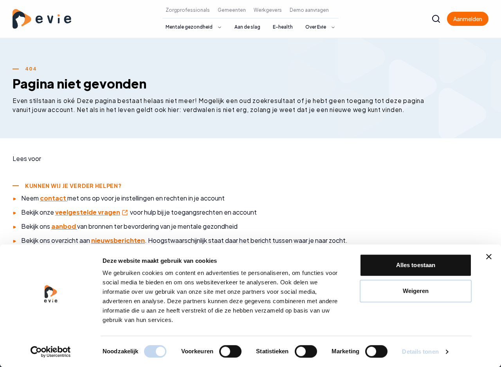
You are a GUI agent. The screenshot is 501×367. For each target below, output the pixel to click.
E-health (283, 27)
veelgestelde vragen (92, 212)
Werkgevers (268, 10)
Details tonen (420, 351)
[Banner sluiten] (489, 256)
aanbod (64, 226)
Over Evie (315, 27)
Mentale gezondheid (189, 27)
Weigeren (416, 290)
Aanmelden (467, 18)
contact (53, 198)
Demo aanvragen (309, 10)
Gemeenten (232, 10)
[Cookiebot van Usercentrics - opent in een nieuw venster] (50, 352)
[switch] (230, 351)
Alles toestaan (415, 265)
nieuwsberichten (118, 240)
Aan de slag (247, 27)
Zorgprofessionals (188, 10)
